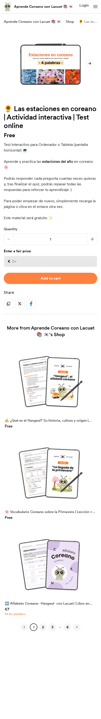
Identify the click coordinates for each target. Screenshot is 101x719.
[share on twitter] (19, 303)
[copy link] (8, 303)
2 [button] (43, 627)
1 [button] (33, 627)
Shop (70, 21)
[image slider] (50, 63)
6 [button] (67, 627)
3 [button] (52, 627)
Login (84, 5)
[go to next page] (77, 627)
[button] (95, 6)
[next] (89, 63)
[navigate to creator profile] (7, 6)
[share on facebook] (31, 303)
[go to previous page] (24, 627)
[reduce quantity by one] (9, 239)
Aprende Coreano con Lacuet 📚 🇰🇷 (43, 6)
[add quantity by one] (92, 239)
